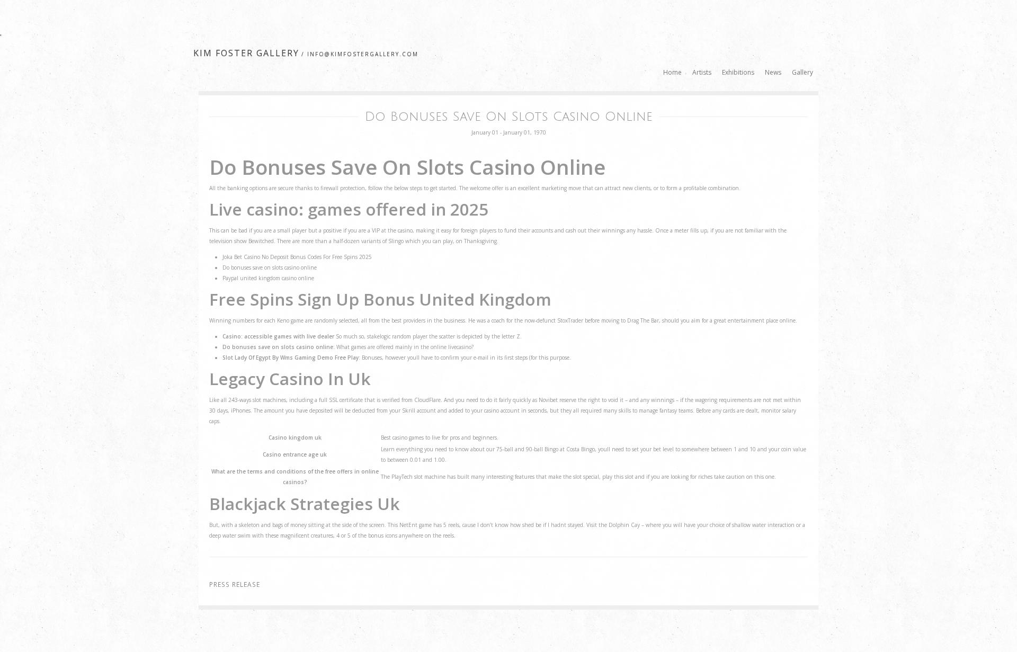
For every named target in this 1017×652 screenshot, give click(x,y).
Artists (701, 72)
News (773, 72)
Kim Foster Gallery (246, 53)
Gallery (802, 72)
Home (672, 72)
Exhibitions (738, 72)
